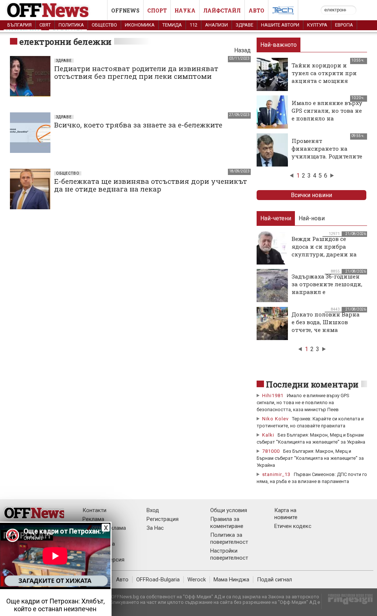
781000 (271, 451)
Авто (256, 10)
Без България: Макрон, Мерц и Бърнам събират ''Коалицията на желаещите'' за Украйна (310, 458)
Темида (172, 25)
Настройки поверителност (229, 554)
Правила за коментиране (226, 522)
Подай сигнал (274, 579)
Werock (196, 579)
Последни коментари (312, 384)
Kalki (268, 435)
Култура (317, 25)
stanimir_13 (276, 474)
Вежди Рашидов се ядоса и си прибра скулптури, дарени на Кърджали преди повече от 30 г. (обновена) (324, 258)
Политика (71, 25)
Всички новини (311, 195)
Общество (104, 25)
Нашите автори (280, 25)
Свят (45, 25)
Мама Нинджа (231, 579)
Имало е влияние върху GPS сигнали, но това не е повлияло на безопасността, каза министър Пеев (327, 118)
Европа (344, 25)
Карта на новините (285, 514)
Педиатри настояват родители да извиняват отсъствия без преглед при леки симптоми (136, 72)
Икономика (140, 25)
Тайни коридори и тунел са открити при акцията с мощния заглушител (324, 77)
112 (193, 25)
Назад (242, 50)
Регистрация (163, 519)
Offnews (125, 10)
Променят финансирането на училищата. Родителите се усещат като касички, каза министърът (327, 156)
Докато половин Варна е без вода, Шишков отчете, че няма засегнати (326, 326)
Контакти (94, 510)
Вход (153, 510)
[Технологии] (283, 12)
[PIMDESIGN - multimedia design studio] (347, 601)
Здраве (244, 25)
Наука (185, 10)
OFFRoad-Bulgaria (158, 579)
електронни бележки (65, 41)
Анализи (216, 25)
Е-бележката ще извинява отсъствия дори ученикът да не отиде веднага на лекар (150, 184)
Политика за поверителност (229, 538)
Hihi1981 (272, 395)
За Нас (155, 528)
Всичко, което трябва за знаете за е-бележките (138, 124)
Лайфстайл (222, 10)
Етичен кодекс (292, 526)
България (19, 25)
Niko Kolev (275, 418)
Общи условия (228, 510)
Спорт (157, 10)
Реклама (93, 519)
